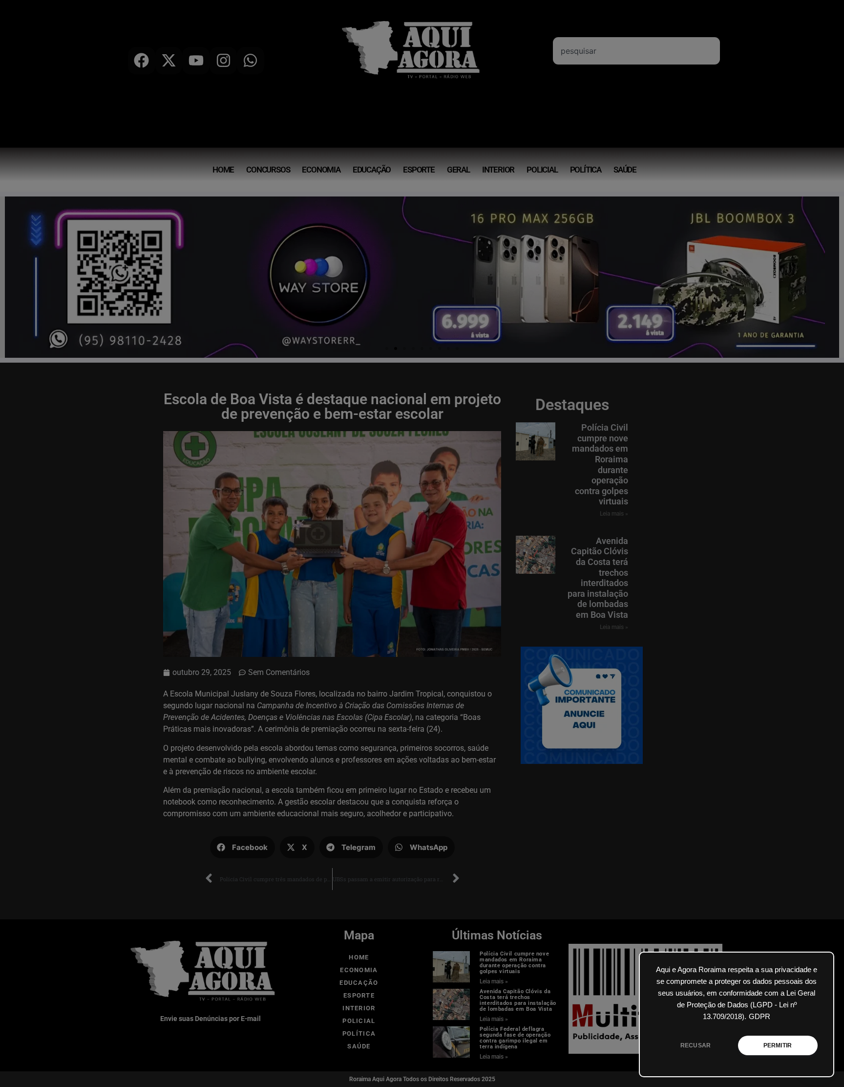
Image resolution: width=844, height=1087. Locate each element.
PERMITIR (777, 1045)
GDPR (759, 1017)
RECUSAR (695, 1045)
